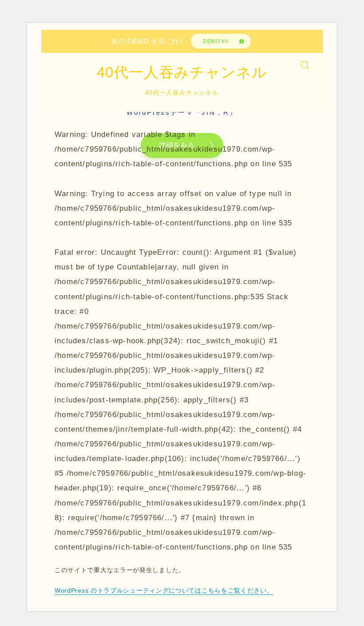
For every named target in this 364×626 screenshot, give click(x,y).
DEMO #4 (215, 41)
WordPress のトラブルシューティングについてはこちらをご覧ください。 (164, 590)
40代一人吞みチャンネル (182, 72)
